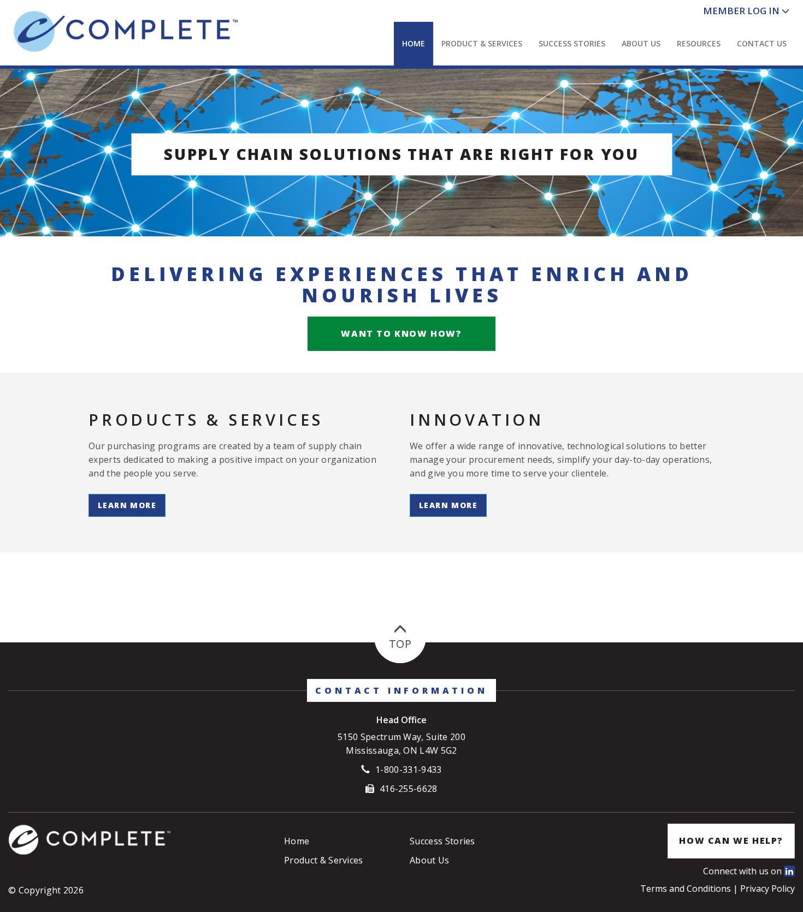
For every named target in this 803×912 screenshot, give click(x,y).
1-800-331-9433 (408, 770)
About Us (641, 43)
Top (400, 643)
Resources (699, 43)
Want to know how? (401, 333)
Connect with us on (743, 871)
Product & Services (481, 43)
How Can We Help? (731, 840)
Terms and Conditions (686, 889)
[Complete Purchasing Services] (136, 31)
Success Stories (572, 43)
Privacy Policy (767, 889)
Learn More (127, 505)
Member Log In (741, 10)
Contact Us (762, 43)
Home (413, 43)
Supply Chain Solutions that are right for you (401, 154)
